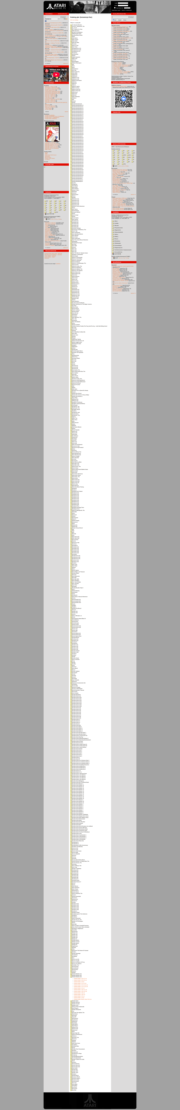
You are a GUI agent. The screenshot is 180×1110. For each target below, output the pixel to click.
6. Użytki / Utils (115, 68)
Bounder (74, 858)
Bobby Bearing (75, 590)
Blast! (73, 513)
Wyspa (46, 236)
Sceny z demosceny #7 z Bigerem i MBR (54, 52)
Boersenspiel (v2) (76, 601)
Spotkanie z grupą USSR (50, 46)
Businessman (75, 1081)
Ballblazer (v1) (75, 77)
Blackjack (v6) (75, 500)
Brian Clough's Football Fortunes (80, 925)
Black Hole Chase (76, 475)
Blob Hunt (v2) (75, 538)
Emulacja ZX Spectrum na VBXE (52, 99)
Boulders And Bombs (77, 846)
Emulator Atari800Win (50, 115)
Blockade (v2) (75, 548)
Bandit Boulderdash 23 (77, 125)
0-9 (47, 201)
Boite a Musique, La (77, 615)
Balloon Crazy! (75, 87)
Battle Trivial (75, 280)
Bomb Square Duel (76, 636)
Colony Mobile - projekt (49, 256)
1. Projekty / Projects (117, 62)
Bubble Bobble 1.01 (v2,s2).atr (81, 986)
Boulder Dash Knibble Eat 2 (79, 767)
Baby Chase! (75, 39)
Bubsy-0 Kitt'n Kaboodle (78, 1006)
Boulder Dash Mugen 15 (78, 792)
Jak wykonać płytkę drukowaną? (120, 283)
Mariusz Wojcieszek (117, 178)
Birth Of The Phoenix (77, 444)
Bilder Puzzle (75, 422)
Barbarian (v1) (75, 198)
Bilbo (73, 421)
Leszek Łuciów (115, 182)
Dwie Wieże (47, 239)
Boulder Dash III (76, 759)
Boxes (73, 884)
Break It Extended (76, 896)
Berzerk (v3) (75, 368)
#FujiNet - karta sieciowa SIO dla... (120, 40)
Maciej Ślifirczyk (116, 188)
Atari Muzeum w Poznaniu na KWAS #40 (54, 32)
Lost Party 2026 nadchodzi (51, 38)
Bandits (74, 182)
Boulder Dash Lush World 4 (79, 779)
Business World (76, 1076)
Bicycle (74, 392)
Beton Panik (75, 375)
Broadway (74, 956)
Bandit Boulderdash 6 (77, 176)
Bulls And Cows (76, 1043)
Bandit (73, 102)
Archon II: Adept (48, 234)
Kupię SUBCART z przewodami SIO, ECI (121, 38)
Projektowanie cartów (117, 274)
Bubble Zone (75, 1005)
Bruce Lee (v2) (75, 960)
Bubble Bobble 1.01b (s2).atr (80, 991)
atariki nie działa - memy (117, 33)
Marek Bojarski (115, 191)
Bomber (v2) (75, 646)
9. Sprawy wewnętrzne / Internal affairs (121, 71)
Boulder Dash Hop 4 (77, 754)
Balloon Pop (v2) (76, 90)
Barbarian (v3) (75, 201)
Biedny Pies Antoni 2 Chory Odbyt (80, 394)
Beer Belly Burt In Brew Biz (78, 331)
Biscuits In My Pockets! (78, 447)
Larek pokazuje (48, 98)
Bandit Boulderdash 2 (77, 119)
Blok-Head (74, 565)
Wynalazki (114, 265)
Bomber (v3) (75, 647)
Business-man (75, 1079)
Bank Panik (75, 187)
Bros (73, 957)
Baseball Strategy (76, 228)
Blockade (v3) (75, 549)
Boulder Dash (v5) (76, 712)
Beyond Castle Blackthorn (78, 380)
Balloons (74, 95)
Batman (74, 247)
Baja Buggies (75, 61)
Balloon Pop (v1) (76, 89)
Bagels (73, 55)
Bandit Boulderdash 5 (77, 168)
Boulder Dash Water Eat (78, 840)
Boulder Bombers (76, 694)
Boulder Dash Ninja (77, 820)
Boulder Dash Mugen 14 (78, 791)
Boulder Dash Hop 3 (77, 753)
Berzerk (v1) (75, 365)
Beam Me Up (75, 313)
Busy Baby (74, 1084)
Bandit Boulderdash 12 (77, 108)
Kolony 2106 (48, 232)
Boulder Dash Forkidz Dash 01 (79, 744)
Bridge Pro (74, 944)
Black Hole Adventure (77, 473)
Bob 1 (73, 589)
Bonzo (73, 669)
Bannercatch (75, 194)
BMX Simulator (75, 30)
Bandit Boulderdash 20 (77, 121)
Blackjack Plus (75, 506)
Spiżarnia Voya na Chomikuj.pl (52, 148)
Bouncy (74, 856)
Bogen (73, 604)
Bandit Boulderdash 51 (77, 171)
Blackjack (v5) (75, 498)
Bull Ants (74, 1038)
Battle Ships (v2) (76, 273)
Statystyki (46, 258)
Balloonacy (75, 92)
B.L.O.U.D (74, 27)
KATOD (114, 177)
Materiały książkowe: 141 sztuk (52, 144)
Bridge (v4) (74, 937)
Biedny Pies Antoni (76, 393)
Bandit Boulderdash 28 (77, 133)
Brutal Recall (75, 968)
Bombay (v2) (75, 640)
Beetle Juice (75, 334)
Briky (73, 949)
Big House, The (76, 408)
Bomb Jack (75, 628)
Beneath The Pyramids (77, 352)
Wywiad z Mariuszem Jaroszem (119, 169)
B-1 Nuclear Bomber (77, 25)
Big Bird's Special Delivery (78, 403)
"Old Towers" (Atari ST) (50, 222)
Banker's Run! (75, 190)
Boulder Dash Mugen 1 (77, 783)
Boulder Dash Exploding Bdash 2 (80, 738)
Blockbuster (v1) (76, 555)
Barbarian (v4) (75, 203)
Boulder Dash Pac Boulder (78, 821)
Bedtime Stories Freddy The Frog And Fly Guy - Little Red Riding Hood (89, 326)
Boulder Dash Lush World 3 (79, 777)
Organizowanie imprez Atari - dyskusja (53, 253)
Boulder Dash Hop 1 (77, 750)
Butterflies (74, 1085)
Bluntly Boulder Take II (77, 587)
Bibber (73, 387)
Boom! (73, 674)
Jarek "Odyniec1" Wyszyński (119, 189)
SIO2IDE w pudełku (116, 289)
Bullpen (74, 1041)
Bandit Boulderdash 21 (77, 122)
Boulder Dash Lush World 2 (79, 776)
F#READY (114, 175)
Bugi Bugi (74, 1022)
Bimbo (73, 428)
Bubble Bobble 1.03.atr (79, 997)
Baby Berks (75, 38)
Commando (47, 228)
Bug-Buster (75, 1019)
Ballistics (74, 82)
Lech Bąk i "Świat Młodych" (118, 173)
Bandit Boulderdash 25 (77, 128)
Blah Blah (74, 511)
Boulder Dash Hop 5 (77, 756)
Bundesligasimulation (77, 1056)
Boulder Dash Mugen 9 (77, 813)
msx (129, 157)
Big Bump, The (75, 406)
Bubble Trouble (76, 1003)
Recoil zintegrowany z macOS (52, 57)
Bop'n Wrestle (75, 680)
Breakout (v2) (75, 905)
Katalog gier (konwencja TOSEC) (52, 216)
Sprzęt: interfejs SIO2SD (118, 209)
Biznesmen (75, 460)
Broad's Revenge (76, 953)
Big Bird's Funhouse (77, 402)
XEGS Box (114, 287)
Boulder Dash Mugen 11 (78, 786)
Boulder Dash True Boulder (78, 839)
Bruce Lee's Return (76, 963)
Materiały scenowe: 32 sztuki (51, 143)
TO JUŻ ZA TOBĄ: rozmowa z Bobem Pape (122, 183)
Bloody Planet (75, 573)
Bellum (73, 348)
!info (124, 155)
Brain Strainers (75, 887)
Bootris (74, 677)
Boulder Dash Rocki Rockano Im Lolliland (82, 826)
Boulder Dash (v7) (76, 715)
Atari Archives (48, 157)
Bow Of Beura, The (76, 865)
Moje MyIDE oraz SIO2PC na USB (120, 280)
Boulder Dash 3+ (76, 722)
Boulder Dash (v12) (76, 700)
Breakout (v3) (75, 906)
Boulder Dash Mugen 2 (77, 799)
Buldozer (74, 1035)
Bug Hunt (74, 1015)
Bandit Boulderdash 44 (77, 159)
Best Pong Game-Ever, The (78, 371)
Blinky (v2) (74, 526)
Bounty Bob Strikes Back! (78, 859)
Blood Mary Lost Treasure (78, 571)
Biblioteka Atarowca (49, 120)
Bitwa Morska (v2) (76, 454)
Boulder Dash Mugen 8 (77, 811)
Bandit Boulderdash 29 (77, 134)
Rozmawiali (114, 168)
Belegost (74, 345)
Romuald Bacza (116, 179)
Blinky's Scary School (77, 527)
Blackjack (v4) (75, 497)
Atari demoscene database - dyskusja (53, 254)
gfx (134, 152)
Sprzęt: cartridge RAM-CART (119, 204)
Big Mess (74, 410)
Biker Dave (74, 419)
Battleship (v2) (75, 291)
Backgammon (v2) (76, 49)
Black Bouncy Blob (76, 462)
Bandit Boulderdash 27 (77, 131)
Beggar (74, 337)
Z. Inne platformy (117, 252)
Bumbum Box (75, 1046)
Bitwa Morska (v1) (76, 453)
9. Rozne (115, 238)
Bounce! (74, 855)
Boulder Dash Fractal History (79, 747)
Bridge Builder (75, 940)
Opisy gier (46, 221)
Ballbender (74, 74)
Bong (73, 661)
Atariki (46, 152)
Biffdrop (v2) (75, 400)
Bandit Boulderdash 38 (77, 149)
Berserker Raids (76, 358)
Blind (73, 523)
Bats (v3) (74, 251)
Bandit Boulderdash (77, 103)
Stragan (113, 197)
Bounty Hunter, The (77, 862)
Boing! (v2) (75, 612)
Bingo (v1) (74, 431)
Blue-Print (74, 584)
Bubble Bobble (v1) (77, 973)
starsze (66, 111)
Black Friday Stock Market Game (80, 469)
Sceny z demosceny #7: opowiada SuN (54, 30)
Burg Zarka (74, 1068)
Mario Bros (47, 229)
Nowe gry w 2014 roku (50, 107)
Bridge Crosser (75, 941)
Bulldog (74, 1040)
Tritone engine (48, 108)
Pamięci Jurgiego (49, 29)
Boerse (73, 598)
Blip (73, 529)
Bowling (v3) (75, 873)
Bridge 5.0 (74, 938)
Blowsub (74, 574)
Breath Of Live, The (77, 919)
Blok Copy (74, 564)
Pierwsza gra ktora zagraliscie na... (120, 26)
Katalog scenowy (116, 149)
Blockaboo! (75, 545)
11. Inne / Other (116, 74)
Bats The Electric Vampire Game (80, 253)
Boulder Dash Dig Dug (77, 737)
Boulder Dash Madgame (78, 780)
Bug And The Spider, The (78, 1012)
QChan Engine (48, 109)
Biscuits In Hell (75, 446)
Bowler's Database (76, 868)
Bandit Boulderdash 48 (77, 165)
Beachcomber (75, 311)
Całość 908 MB (117, 253)
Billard (73, 424)
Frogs (46, 225)
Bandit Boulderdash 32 (77, 140)
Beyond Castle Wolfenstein (78, 381)
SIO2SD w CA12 (116, 271)
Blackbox (74, 489)
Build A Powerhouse (77, 1034)
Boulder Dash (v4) (76, 710)
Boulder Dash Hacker (77, 748)
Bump (73, 1047)
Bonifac (74, 663)
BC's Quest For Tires (77, 29)
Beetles (74, 336)
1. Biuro (115, 221)
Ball (73, 64)
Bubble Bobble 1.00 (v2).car (80, 980)
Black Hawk (75, 470)
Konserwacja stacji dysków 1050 (52, 92)
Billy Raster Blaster (76, 427)
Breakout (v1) (75, 903)
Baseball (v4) (75, 225)
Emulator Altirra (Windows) (51, 118)
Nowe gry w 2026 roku (50, 86)
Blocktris (74, 563)
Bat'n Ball (74, 245)
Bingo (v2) (74, 432)
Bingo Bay (74, 434)
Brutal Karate (75, 966)
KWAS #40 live (48, 45)
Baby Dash (74, 41)
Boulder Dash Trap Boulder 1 (79, 835)
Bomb (73, 617)
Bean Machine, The (76, 317)
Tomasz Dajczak (116, 171)
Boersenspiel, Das (76, 602)
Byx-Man (74, 1090)
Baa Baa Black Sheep (77, 35)
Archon (46, 237)
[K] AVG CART (115, 47)
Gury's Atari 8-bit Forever (50, 155)
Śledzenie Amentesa (117, 180)
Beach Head (75, 307)
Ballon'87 (74, 83)
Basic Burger (75, 235)
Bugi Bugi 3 (75, 1025)
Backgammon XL (76, 51)
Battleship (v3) (75, 292)
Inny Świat (47, 243)
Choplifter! (47, 226)
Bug (73, 1011)
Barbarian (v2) (75, 200)
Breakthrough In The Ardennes (79, 913)
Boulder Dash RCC (76, 824)
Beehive (74, 330)
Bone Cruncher (76, 659)
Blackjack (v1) (75, 492)
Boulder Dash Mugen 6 (77, 808)
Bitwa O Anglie (75, 456)
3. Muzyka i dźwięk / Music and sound (121, 65)
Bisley (73, 449)
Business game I (76, 1078)
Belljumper (74, 346)
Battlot (73, 299)
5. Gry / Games (116, 67)
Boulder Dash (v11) (76, 698)
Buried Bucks (75, 1075)
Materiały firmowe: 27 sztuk (51, 146)
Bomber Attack (75, 650)
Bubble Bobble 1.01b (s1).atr (80, 989)
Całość (48, 219)
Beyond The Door (76, 383)
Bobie (73, 593)
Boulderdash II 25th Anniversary (80, 845)
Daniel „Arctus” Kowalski (118, 176)
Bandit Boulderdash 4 (77, 152)
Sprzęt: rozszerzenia (117, 202)
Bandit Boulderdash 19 (77, 118)
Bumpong (74, 1055)
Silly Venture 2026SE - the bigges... (120, 53)
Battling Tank (75, 298)
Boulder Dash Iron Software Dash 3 (80, 763)
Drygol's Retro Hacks (50, 158)
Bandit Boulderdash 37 (77, 147)
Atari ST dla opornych (50, 105)
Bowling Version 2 (76, 881)
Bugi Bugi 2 (75, 1024)
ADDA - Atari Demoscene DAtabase (120, 146)
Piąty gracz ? (115, 44)
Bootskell (74, 678)
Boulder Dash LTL (76, 770)
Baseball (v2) (75, 222)
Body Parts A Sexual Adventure (79, 596)
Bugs (73, 1031)
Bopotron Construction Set (79, 682)
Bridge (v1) (74, 932)
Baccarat (74, 43)
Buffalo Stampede (76, 1009)
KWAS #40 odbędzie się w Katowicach (53, 59)
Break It (74, 894)
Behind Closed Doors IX (78, 340)
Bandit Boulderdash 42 (77, 156)
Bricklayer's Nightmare (77, 928)
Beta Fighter (75, 372)
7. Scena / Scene (116, 69)
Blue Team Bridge (76, 582)
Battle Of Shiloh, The (77, 269)
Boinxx (73, 614)
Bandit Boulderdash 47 (77, 163)
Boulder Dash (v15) (76, 704)
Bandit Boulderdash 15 (77, 112)
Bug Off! (74, 1016)
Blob (73, 535)
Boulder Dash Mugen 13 (78, 789)
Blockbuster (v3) (76, 558)
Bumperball (75, 1052)
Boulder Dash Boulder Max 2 (79, 734)
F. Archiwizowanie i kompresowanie (122, 249)
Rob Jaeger (115, 185)
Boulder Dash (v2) (76, 707)
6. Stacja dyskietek (118, 232)
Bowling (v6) (75, 877)
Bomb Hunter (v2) (76, 627)
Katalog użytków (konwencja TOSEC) (121, 256)
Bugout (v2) (75, 1028)
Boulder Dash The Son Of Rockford (81, 832)
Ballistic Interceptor (77, 80)
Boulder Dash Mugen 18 (78, 796)
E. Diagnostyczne (117, 247)
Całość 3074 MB (50, 213)
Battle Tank (75, 277)
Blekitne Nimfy (75, 520)
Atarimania (47, 156)
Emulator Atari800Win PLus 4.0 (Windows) (54, 116)
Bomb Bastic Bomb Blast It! (79, 618)
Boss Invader (75, 693)
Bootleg (74, 675)
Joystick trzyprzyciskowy (118, 279)
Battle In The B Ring (77, 258)
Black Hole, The (76, 476)
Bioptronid (74, 437)
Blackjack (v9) (75, 504)
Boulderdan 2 (75, 843)
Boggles (74, 606)
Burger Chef (75, 1071)
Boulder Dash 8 (76, 723)
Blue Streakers (75, 580)
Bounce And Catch (76, 851)
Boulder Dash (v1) (76, 696)
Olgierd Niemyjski (116, 192)
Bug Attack (75, 1014)
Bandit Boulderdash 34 (77, 143)
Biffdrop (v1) (75, 399)
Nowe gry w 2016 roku (50, 100)
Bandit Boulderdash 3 (77, 136)
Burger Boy (75, 1069)
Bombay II (74, 641)
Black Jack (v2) (75, 481)
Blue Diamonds (76, 576)
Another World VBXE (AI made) (119, 29)
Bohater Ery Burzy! (76, 608)
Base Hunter (75, 219)
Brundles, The (75, 965)
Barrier (73, 216)
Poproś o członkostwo (127, 10)
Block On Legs (75, 542)
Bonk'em (74, 666)
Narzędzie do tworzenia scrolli (52, 89)
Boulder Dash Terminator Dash (79, 830)
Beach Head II (75, 308)
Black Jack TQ (75, 482)
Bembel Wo (75, 349)
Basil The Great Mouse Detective (52, 240)
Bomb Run (74, 631)
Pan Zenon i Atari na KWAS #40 (52, 40)
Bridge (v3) (74, 935)
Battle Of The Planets (77, 270)
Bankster (74, 193)
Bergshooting (75, 355)
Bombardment (75, 637)
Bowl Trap (74, 867)
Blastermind (75, 517)
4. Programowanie (118, 227)
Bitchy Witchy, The (76, 451)
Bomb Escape (75, 623)
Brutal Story (75, 969)
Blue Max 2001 (75, 579)
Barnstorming (75, 210)
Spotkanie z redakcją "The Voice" (52, 43)
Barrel (73, 213)
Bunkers (74, 1062)
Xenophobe (47, 230)
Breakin (74, 902)
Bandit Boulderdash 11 (77, 106)
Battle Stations (75, 276)
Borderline (74, 684)
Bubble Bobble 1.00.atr (79, 981)
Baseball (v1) (75, 220)
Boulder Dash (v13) (76, 701)
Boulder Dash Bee (76, 725)
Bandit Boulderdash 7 (77, 178)
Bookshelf (74, 672)
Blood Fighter (75, 570)
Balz (73, 99)
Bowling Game (75, 880)
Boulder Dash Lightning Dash (79, 773)
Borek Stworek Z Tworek (78, 690)
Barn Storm (75, 209)
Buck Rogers (75, 1008)
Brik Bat (74, 947)
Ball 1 (73, 65)
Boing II (74, 609)
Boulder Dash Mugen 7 (77, 810)
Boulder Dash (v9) (76, 718)
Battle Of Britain (76, 261)
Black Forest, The (76, 466)
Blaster (73, 516)
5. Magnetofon (117, 230)
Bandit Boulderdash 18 (77, 117)
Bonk (73, 665)
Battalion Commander (77, 254)
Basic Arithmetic (76, 232)
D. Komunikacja (117, 245)
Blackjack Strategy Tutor (78, 507)
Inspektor (47, 244)
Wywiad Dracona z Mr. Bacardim (119, 170)
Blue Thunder (75, 583)
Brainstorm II (75, 890)
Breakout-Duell (75, 912)
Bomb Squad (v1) (76, 633)
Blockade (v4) (75, 551)
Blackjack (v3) (75, 495)
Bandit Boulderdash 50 (77, 169)
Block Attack (75, 539)
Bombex (74, 655)
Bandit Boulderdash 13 (77, 109)
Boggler (74, 605)
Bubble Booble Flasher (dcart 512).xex (83, 999)
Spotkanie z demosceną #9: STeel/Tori (53, 25)
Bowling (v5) (75, 875)
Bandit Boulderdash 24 (77, 127)
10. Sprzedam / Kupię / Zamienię (119, 72)
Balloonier (74, 93)
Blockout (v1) (75, 560)
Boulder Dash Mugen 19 (78, 798)
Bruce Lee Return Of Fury (78, 962)
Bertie (73, 362)
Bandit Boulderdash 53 (77, 174)
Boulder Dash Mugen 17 (78, 795)
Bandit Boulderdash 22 (77, 124)
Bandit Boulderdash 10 (77, 105)
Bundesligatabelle (76, 1057)
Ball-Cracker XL (76, 71)
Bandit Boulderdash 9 (77, 181)
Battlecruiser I (75, 282)
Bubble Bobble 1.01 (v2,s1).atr (81, 984)
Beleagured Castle (76, 343)
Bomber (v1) (75, 644)
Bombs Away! (75, 658)
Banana (74, 101)
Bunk (73, 1060)
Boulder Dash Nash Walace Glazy (80, 817)
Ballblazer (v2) (75, 79)
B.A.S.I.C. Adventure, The (78, 26)
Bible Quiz (74, 389)
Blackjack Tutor (76, 508)
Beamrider (74, 315)
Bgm (73, 386)
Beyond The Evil (76, 384)
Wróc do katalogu (74, 20)
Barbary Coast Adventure (78, 206)
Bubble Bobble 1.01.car (79, 988)
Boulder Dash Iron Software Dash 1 (80, 760)
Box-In (73, 883)
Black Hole (74, 472)
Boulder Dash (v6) (76, 713)
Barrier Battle (75, 217)
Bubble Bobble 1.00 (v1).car (80, 978)
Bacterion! (74, 52)
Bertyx (73, 364)
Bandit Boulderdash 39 (77, 150)
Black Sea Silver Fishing (78, 486)
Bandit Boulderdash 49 (77, 166)
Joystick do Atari (116, 275)
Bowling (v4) (75, 874)
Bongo (73, 662)
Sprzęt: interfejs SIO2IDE (118, 208)
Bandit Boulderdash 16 (77, 114)
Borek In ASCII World (77, 688)
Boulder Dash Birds (77, 726)
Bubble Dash (75, 1000)
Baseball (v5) (75, 226)
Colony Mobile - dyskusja (50, 255)
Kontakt (46, 161)
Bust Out (74, 1082)
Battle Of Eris (75, 264)
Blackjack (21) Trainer (77, 491)
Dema (124, 20)
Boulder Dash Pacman (77, 823)
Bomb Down (75, 621)
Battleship (74, 288)
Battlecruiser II (75, 283)
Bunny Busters (75, 1063)
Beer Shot (74, 333)
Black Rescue (75, 485)
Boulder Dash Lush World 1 (79, 775)
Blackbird (74, 488)
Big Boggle (75, 405)
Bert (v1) (74, 359)
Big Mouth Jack (76, 412)
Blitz (73, 532)
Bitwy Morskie (75, 457)
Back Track (74, 46)
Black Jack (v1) (75, 479)
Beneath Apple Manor (77, 351)
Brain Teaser (75, 889)
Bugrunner (74, 1030)
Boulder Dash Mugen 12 (78, 788)
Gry (115, 20)
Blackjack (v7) (75, 501)
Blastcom (74, 514)
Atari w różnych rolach (117, 288)
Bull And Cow (75, 1037)
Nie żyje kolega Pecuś (50, 35)
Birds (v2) (74, 443)
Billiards (74, 425)
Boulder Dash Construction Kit (79, 735)
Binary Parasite (75, 429)
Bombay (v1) (75, 639)
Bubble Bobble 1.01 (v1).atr (80, 983)
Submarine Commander (50, 223)
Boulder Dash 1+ (76, 719)
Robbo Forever (48, 231)
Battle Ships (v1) (76, 272)
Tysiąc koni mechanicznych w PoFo (53, 22)
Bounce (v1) (75, 848)
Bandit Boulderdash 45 (77, 160)
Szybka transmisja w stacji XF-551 (120, 58)
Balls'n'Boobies (76, 96)
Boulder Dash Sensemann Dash (80, 829)
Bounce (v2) (75, 849)
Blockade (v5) (75, 552)
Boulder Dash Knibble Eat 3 (79, 769)
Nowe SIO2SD (115, 270)
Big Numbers (75, 413)
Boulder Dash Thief (77, 833)
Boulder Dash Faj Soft (77, 741)
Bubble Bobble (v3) (77, 976)
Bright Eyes (75, 946)
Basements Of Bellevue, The (79, 229)
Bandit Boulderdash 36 (77, 146)
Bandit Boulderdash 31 (77, 139)
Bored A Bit (75, 685)
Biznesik (74, 459)
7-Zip (56, 219)
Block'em (74, 543)
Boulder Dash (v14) (76, 703)
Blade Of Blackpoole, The (78, 510)
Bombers (74, 653)
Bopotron (74, 681)
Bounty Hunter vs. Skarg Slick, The (80, 861)
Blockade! (74, 554)
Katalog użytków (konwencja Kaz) (120, 215)
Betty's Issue (75, 377)
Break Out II (75, 899)
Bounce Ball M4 (76, 853)
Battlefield (74, 285)
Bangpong (74, 184)
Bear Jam (74, 318)
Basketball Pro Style (77, 242)
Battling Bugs (75, 296)
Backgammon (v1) (76, 48)
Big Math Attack (76, 409)
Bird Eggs (74, 438)
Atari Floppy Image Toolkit (51, 54)
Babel (73, 36)
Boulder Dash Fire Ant (77, 742)
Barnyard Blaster (76, 212)
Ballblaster (74, 76)
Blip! (73, 530)
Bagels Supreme (76, 57)
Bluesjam (74, 586)
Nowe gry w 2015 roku (50, 101)
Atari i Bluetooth (116, 268)
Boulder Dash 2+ (76, 720)
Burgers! (74, 1074)
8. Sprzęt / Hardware (117, 70)
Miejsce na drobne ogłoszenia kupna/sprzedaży (123, 206)
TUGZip (59, 219)
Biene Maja (74, 397)
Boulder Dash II (76, 757)
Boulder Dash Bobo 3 (77, 729)
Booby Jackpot (76, 671)
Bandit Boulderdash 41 (77, 155)
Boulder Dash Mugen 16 (78, 794)
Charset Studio (115, 35)
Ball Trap (74, 70)
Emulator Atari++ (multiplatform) (52, 117)
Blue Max (74, 577)
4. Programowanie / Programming (120, 66)
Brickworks (75, 931)
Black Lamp (75, 484)
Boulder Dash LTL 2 (77, 772)
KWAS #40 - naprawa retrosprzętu (53, 49)
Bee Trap (74, 327)
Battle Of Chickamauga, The (79, 263)
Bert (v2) (74, 361)
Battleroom (75, 286)
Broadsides (75, 954)
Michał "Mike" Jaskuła (117, 174)
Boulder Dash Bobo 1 (77, 728)
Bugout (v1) (75, 1027)
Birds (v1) (74, 441)
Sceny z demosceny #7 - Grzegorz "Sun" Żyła (55, 36)
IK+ (113, 51)
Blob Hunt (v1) (75, 536)
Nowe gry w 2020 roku (50, 94)
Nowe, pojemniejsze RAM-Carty (119, 198)
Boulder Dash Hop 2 (77, 751)
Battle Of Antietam (76, 260)
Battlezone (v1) (76, 294)
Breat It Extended (76, 918)
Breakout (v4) (75, 908)
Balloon (74, 84)
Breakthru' (74, 916)
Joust (46, 227)
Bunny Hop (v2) (76, 1066)
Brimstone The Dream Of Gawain (80, 950)
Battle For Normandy (77, 257)
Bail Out (74, 60)
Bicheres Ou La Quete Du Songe (80, 390)
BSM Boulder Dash (76, 33)
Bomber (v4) (75, 649)
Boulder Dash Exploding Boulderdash (81, 739)
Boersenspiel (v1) (76, 599)
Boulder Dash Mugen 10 (78, 785)
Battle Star (74, 274)
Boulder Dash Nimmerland (78, 818)
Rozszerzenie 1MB (116, 278)
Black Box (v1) (75, 463)
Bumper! (74, 1050)
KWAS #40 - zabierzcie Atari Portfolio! (53, 47)
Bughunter (74, 1021)
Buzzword (74, 1088)
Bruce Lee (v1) (75, 959)
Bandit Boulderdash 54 (77, 175)
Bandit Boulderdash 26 (77, 130)
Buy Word (74, 1087)
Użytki (119, 20)
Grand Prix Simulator (49, 245)
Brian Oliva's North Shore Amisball (80, 927)
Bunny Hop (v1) (76, 1065)
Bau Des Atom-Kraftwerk (78, 302)
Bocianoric (74, 595)
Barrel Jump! (75, 215)
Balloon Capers (76, 86)
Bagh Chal (74, 58)
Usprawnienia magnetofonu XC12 (52, 91)
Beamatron (74, 314)
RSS (65, 19)
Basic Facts (75, 237)
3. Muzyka (116, 225)
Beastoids (74, 320)
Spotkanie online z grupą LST (51, 55)
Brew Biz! (74, 924)
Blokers (74, 567)
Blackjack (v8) (75, 503)
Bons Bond (75, 668)
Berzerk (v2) (75, 367)
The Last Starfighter (49, 238)
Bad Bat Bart (75, 54)
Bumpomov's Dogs (77, 1053)
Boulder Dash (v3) (76, 709)
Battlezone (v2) (76, 295)
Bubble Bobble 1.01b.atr (79, 992)
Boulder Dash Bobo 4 (77, 731)
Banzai (73, 196)
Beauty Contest (76, 324)
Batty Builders (75, 301)
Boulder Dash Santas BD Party (79, 827)
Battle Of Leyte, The (77, 266)
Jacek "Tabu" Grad (116, 186)
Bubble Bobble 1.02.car (79, 996)
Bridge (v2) (74, 934)
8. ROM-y (115, 236)
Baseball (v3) (75, 223)
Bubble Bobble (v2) (77, 975)
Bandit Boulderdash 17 (77, 115)
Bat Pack (74, 244)
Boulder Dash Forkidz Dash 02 (79, 745)
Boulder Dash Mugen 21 (78, 802)
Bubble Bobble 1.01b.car (79, 994)
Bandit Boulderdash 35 (77, 144)
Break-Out (74, 900)
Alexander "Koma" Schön (118, 187)
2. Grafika (115, 223)
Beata (73, 323)
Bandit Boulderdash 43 (77, 158)
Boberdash (74, 592)
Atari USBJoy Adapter (117, 200)
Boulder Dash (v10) (76, 697)
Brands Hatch (75, 892)
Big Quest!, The (76, 415)
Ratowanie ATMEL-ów (117, 272)
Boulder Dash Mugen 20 (78, 801)
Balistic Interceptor (76, 62)
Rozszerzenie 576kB (117, 285)
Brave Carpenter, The (77, 893)
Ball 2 (73, 67)
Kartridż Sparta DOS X (50, 90)
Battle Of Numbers (76, 267)
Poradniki (46, 85)
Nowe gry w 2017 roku (50, 96)
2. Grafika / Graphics (117, 63)
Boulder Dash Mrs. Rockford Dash (80, 782)
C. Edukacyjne (117, 243)
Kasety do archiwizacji (117, 49)
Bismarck (74, 450)
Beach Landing (76, 310)
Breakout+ (74, 911)
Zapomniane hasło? (116, 10)
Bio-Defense (75, 435)
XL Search (47, 159)
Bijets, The (74, 418)
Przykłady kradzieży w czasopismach (121, 31)
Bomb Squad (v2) (76, 634)
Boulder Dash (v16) (76, 706)
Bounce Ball (75, 852)
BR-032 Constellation (77, 32)
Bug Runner (75, 1018)
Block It (74, 541)
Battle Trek (74, 279)
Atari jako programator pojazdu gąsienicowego (123, 266)
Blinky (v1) (74, 525)
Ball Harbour (75, 68)
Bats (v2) (74, 250)
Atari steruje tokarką (117, 290)
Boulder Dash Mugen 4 (77, 805)
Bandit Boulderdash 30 (77, 137)
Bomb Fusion (75, 624)
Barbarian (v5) (75, 204)
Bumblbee (74, 1044)
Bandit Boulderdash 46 (77, 162)
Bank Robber (75, 188)
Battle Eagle (75, 256)
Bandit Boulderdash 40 (77, 153)
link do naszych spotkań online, (119, 86)
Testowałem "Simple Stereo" (118, 277)
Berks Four (74, 356)
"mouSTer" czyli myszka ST (118, 199)
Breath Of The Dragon (77, 921)
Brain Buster (75, 886)
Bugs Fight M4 (75, 1033)
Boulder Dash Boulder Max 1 (79, 732)
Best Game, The (76, 370)
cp (134, 150)
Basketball (74, 241)
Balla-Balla (74, 73)
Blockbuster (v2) (76, 557)
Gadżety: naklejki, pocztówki (119, 203)
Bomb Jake (75, 630)
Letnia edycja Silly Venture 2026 (52, 27)
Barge (73, 207)
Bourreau (74, 864)
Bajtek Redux (48, 149)
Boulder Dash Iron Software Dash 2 (80, 761)
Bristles (74, 951)
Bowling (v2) (75, 871)
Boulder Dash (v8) (76, 716)
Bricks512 (74, 930)
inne (57, 212)
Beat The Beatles (76, 321)
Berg (73, 353)
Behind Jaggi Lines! (77, 342)
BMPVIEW (47, 104)
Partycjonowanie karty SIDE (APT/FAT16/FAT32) (56, 102)
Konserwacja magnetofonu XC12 (52, 93)
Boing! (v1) (75, 611)
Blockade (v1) (75, 546)
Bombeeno (74, 643)
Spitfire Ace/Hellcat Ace (50, 235)
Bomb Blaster (75, 620)
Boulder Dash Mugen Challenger (80, 814)
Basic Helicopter (76, 238)
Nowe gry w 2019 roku (50, 95)
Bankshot (74, 191)
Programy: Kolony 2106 (117, 201)
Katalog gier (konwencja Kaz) (51, 195)
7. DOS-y (115, 234)
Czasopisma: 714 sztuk (50, 142)
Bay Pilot (74, 305)
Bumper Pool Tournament (78, 1049)
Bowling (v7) (75, 878)
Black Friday (75, 468)
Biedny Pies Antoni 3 (77, 396)
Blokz (73, 568)
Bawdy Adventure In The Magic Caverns (82, 304)
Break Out (74, 897)
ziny (124, 163)
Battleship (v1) (75, 289)
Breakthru (74, 915)
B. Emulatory (116, 241)
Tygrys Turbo (115, 276)
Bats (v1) (74, 248)
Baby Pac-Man (75, 42)
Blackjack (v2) (75, 494)
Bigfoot (74, 416)
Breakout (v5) (75, 909)
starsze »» (65, 63)
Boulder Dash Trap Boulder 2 (79, 836)
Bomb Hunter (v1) (76, 625)
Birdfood (74, 440)
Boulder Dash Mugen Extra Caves (80, 816)
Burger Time (75, 1072)
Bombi (73, 656)
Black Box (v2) (75, 465)
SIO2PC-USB (115, 269)
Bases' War (74, 231)
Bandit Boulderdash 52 (77, 172)
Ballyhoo (74, 98)
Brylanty (74, 971)
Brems (73, 922)
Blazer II (74, 519)
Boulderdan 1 (75, 842)
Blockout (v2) (75, 561)
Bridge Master (75, 943)
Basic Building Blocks (77, 234)
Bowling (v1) (75, 870)
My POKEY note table (117, 42)
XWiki (46, 153)
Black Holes (75, 478)
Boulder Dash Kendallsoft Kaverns (80, 764)
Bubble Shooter (76, 1002)
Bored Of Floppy (76, 687)
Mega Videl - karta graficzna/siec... (120, 56)
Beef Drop (74, 329)
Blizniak (74, 533)
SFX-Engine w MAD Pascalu (51, 87)
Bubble (74, 972)
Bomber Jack (75, 652)
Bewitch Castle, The (77, 378)
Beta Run (74, 374)
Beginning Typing (76, 339)
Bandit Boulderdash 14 (77, 111)
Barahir (74, 197)
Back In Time (75, 45)
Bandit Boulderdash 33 (77, 141)
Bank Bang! (75, 185)
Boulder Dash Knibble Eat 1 (79, 766)
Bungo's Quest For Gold (78, 1059)
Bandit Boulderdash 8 (77, 179)
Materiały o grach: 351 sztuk (51, 147)
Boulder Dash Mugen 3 (77, 804)
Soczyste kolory (116, 286)
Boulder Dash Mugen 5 (77, 807)
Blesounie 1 (75, 522)
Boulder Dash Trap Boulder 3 (79, 837)
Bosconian (74, 691)
